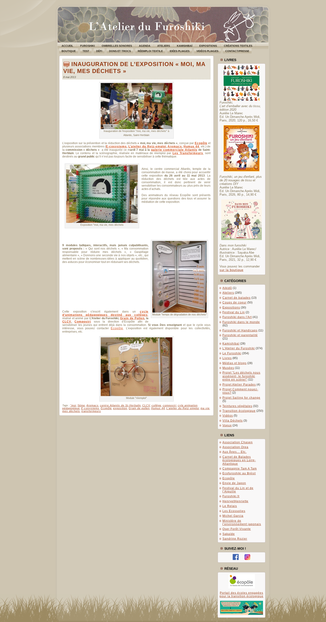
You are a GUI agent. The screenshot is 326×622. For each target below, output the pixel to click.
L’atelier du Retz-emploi (147, 146)
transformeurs (91, 411)
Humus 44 (191, 146)
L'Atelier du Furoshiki (238, 348)
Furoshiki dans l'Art (237, 317)
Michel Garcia (232, 515)
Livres (227, 358)
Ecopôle (117, 328)
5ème (81, 405)
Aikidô (227, 288)
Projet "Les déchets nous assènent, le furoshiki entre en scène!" (241, 376)
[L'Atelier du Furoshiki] (236, 559)
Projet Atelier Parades (239, 384)
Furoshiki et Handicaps (240, 330)
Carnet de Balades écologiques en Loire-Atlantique (239, 460)
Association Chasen (237, 442)
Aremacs (175, 146)
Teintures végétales (237, 406)
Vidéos (227, 415)
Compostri (82, 321)
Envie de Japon (234, 483)
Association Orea (235, 447)
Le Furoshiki (231, 353)
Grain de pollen (139, 408)
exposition (120, 408)
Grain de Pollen (132, 318)
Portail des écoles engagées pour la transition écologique (241, 594)
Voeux (227, 425)
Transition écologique (239, 411)
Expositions (231, 307)
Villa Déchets (232, 420)
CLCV (66, 321)
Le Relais (229, 506)
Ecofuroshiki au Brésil (239, 473)
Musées (228, 368)
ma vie (205, 408)
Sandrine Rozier (234, 538)
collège (156, 405)
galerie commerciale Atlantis (174, 150)
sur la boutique (231, 270)
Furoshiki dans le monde (241, 322)
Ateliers (228, 292)
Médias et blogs (234, 363)
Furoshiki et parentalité (240, 335)
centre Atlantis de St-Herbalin (120, 405)
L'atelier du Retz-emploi (182, 408)
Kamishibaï (230, 343)
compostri (169, 405)
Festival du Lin (233, 312)
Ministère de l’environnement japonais (241, 522)
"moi (73, 405)
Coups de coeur (234, 302)
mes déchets (71, 411)
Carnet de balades (236, 297)
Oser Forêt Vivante (236, 529)
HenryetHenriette (235, 501)
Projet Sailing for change (241, 397)
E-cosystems (116, 146)
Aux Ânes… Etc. (234, 452)
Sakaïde (228, 534)
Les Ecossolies (233, 511)
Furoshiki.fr (231, 496)
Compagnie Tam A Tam (239, 468)
